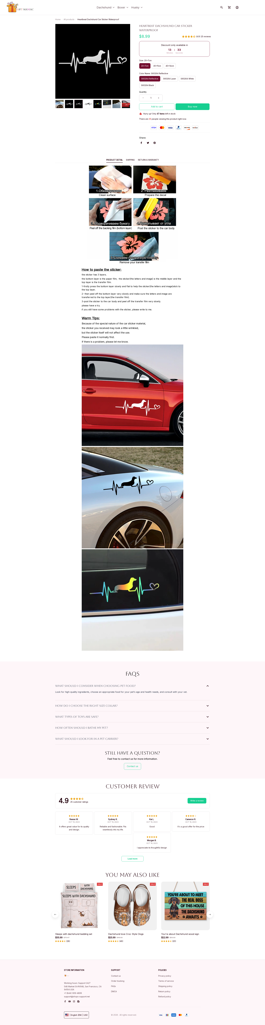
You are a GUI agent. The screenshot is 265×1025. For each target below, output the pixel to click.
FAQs (113, 986)
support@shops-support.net (77, 996)
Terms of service (166, 981)
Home (58, 19)
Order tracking (117, 981)
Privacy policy (164, 976)
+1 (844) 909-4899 (73, 993)
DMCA (114, 991)
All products (69, 19)
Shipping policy (165, 986)
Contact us (116, 976)
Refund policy (164, 996)
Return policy (164, 991)
